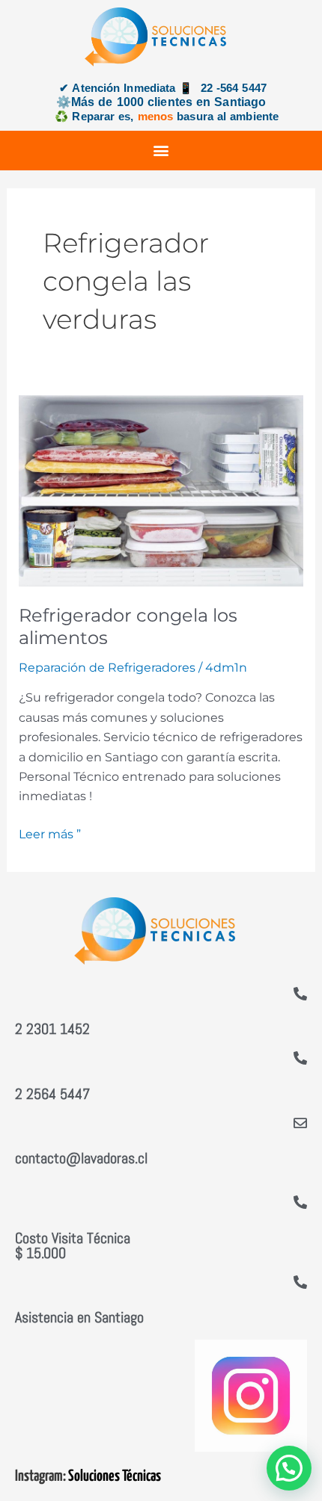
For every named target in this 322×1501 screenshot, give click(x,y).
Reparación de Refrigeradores (107, 667)
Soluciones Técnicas (114, 1476)
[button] (161, 150)
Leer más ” (50, 833)
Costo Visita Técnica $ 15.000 (72, 1245)
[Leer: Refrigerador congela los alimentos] (161, 490)
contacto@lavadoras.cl (81, 1158)
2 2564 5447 (52, 1094)
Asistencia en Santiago (79, 1317)
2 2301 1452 (52, 1029)
